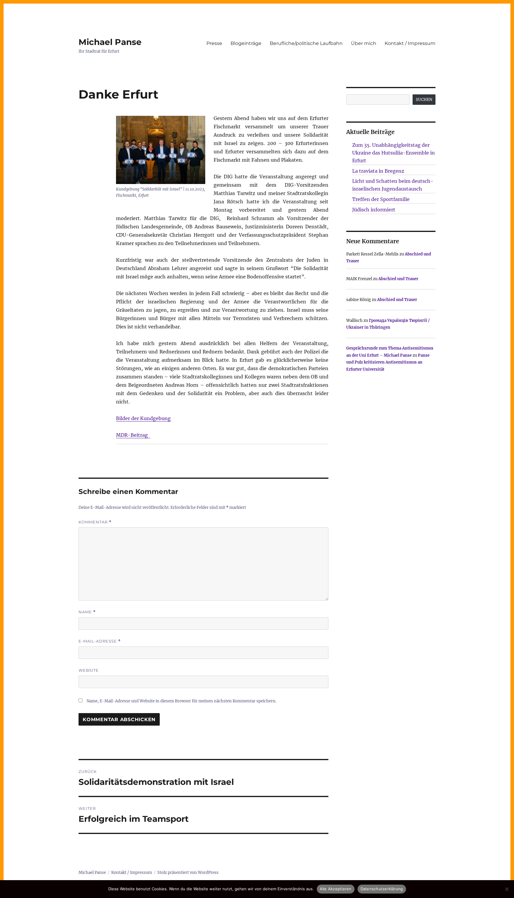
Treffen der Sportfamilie (381, 199)
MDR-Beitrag (133, 435)
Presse (214, 43)
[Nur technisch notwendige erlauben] (507, 889)
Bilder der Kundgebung (143, 418)
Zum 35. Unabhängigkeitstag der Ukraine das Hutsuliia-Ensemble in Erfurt (393, 152)
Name (87, 612)
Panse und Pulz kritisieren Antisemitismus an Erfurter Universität (388, 362)
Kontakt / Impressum (410, 43)
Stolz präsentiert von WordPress (188, 872)
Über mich (363, 43)
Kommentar (95, 522)
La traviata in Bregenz (378, 171)
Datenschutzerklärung (382, 888)
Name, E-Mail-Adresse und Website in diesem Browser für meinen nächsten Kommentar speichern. (181, 701)
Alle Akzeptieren (336, 888)
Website (89, 670)
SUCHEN (424, 99)
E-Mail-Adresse (100, 641)
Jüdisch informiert (373, 210)
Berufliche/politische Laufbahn (306, 43)
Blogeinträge (246, 43)
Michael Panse (110, 42)
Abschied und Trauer (398, 278)
